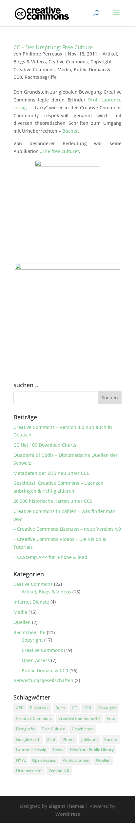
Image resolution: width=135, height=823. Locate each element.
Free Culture (53, 729)
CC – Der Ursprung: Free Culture (53, 47)
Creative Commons (34, 69)
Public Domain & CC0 (45, 670)
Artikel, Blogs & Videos (46, 592)
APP (19, 708)
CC (74, 708)
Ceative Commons (68, 61)
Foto (111, 718)
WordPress (67, 814)
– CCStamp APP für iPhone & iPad (50, 557)
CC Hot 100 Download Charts (44, 445)
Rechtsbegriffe (41, 77)
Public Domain (76, 760)
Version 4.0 (58, 770)
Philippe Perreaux (43, 54)
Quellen (22, 622)
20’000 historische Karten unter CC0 (52, 501)
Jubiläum (89, 739)
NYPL (21, 760)
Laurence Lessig (31, 749)
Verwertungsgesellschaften (43, 680)
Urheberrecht (29, 770)
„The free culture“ (59, 151)
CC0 (87, 708)
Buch (60, 708)
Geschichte (82, 729)
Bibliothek (39, 708)
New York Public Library (92, 749)
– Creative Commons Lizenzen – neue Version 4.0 (67, 529)
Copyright (101, 61)
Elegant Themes (66, 806)
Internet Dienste (31, 602)
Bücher (70, 131)
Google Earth (28, 739)
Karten (110, 739)
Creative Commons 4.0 (79, 718)
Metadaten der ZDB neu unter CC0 (51, 473)
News (58, 749)
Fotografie (25, 729)
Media (64, 69)
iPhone (68, 739)
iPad (51, 739)
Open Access (36, 660)
